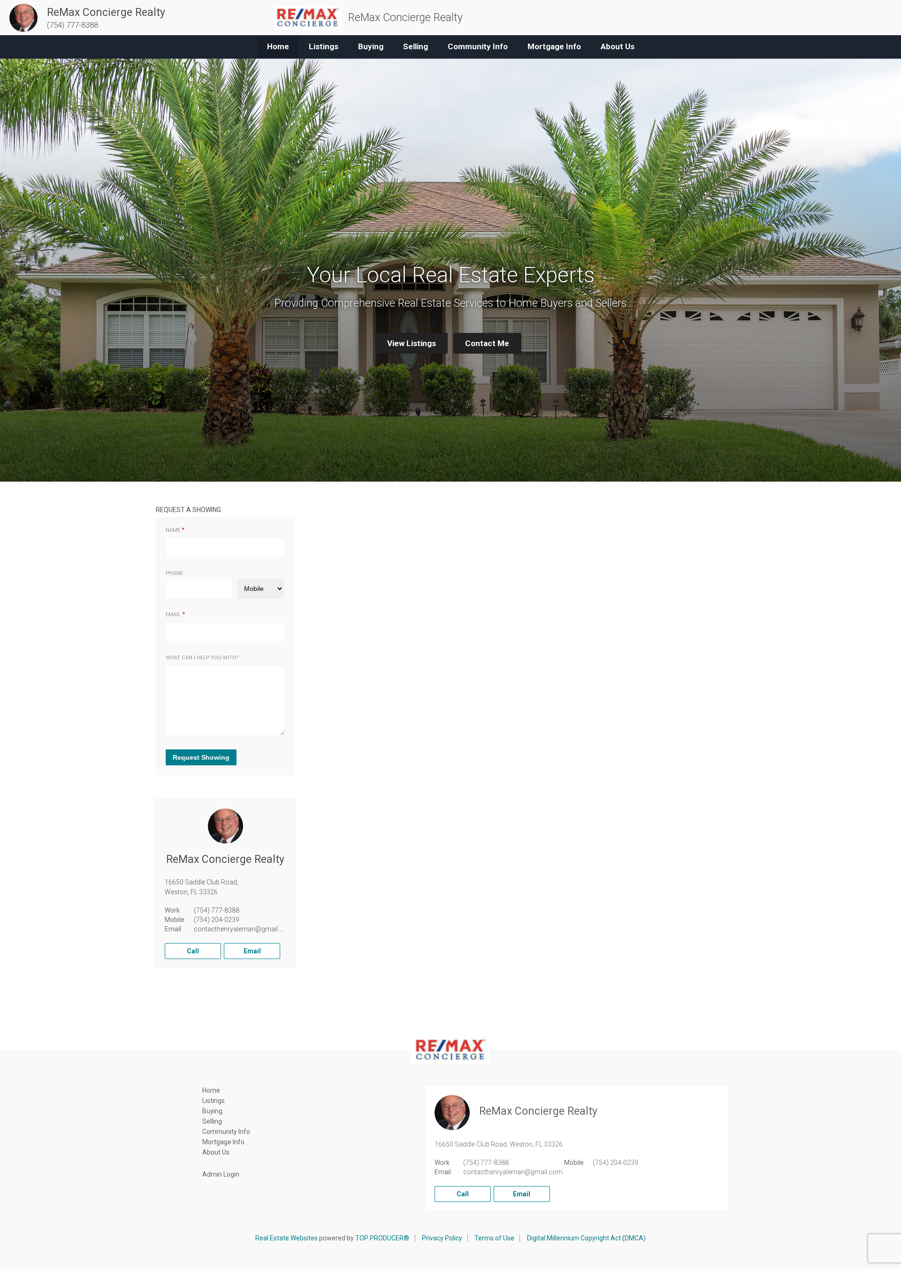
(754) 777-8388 (216, 910)
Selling (415, 46)
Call (193, 951)
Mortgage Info (554, 46)
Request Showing (201, 757)
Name (173, 530)
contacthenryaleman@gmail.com (243, 929)
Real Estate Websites (286, 1238)
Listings (323, 46)
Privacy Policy (442, 1238)
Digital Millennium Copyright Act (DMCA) (586, 1238)
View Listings (411, 343)
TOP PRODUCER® (382, 1238)
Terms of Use (494, 1238)
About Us (617, 46)
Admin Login (220, 1174)
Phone (174, 573)
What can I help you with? (202, 658)
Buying (370, 46)
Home (278, 46)
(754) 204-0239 (216, 919)
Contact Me (487, 343)
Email (173, 615)
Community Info (478, 46)
